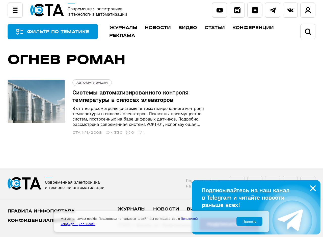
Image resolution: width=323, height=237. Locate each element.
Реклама (122, 35)
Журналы (123, 27)
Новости (158, 27)
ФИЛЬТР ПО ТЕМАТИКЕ (58, 31)
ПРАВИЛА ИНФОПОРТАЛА (41, 211)
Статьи (215, 27)
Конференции (253, 27)
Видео (187, 27)
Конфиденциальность (41, 220)
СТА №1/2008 (87, 132)
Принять (249, 221)
